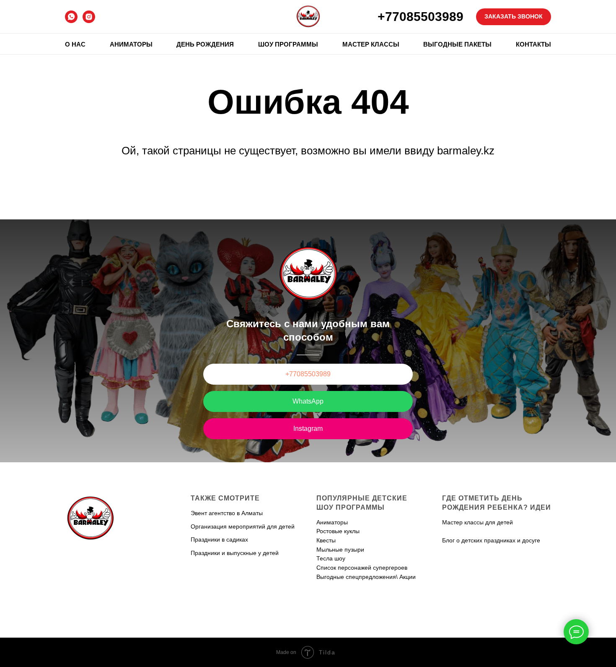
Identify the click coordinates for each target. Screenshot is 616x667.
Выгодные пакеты (457, 44)
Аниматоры (131, 44)
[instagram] (89, 16)
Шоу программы (288, 44)
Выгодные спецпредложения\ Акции (366, 576)
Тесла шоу (330, 558)
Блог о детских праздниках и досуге (491, 540)
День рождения (205, 44)
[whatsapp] (71, 16)
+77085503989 (420, 16)
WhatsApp (308, 401)
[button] (513, 16)
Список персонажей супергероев (361, 567)
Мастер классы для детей (477, 522)
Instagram (308, 428)
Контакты (533, 44)
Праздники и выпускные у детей (235, 553)
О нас (75, 44)
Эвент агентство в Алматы (227, 513)
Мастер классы (370, 44)
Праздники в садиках (219, 539)
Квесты (326, 540)
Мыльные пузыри (340, 549)
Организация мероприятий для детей (243, 526)
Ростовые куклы (338, 531)
